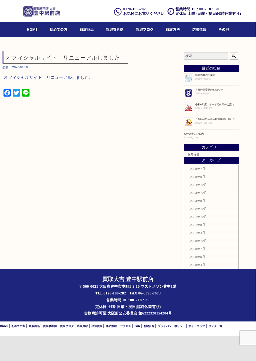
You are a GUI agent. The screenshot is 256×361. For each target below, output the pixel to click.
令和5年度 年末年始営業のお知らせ (215, 119)
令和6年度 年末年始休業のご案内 (214, 104)
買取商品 (87, 29)
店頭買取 (82, 326)
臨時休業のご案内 (205, 75)
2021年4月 (197, 232)
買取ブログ (145, 29)
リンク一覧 (215, 326)
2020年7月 (197, 248)
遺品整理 (111, 326)
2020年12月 (198, 240)
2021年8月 (197, 224)
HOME (32, 29)
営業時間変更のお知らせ (209, 89)
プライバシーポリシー (171, 326)
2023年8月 (197, 200)
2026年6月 (197, 176)
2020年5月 (197, 256)
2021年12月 (198, 216)
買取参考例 (115, 29)
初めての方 (58, 29)
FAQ (137, 326)
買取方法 (173, 29)
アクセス (125, 326)
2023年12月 (198, 192)
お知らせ (194, 154)
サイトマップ (196, 326)
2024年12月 (198, 184)
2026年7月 (197, 168)
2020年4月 (197, 264)
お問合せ (149, 326)
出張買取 (97, 326)
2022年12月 (198, 208)
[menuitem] (32, 30)
